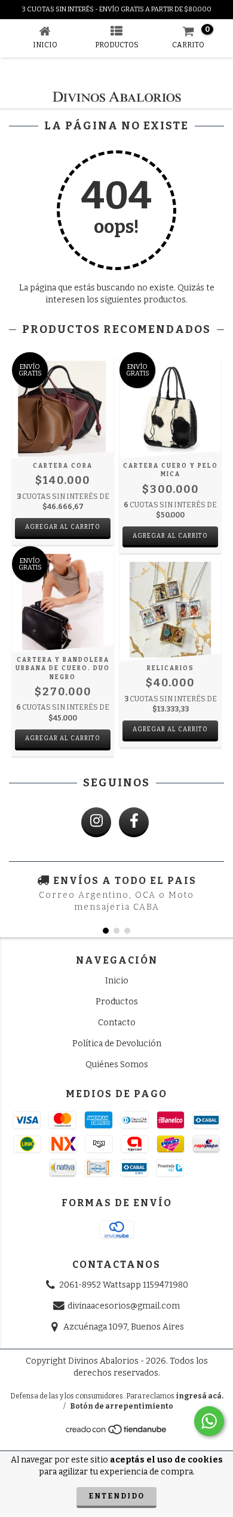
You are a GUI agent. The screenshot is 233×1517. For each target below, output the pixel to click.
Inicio (116, 981)
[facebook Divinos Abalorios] (134, 822)
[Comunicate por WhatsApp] (209, 1421)
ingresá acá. (199, 1396)
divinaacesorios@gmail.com (124, 1306)
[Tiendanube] (117, 1433)
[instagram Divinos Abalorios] (96, 822)
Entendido (116, 1496)
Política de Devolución (116, 1043)
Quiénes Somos (116, 1064)
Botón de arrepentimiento (121, 1406)
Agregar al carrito (62, 527)
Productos (117, 1002)
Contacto (117, 1023)
